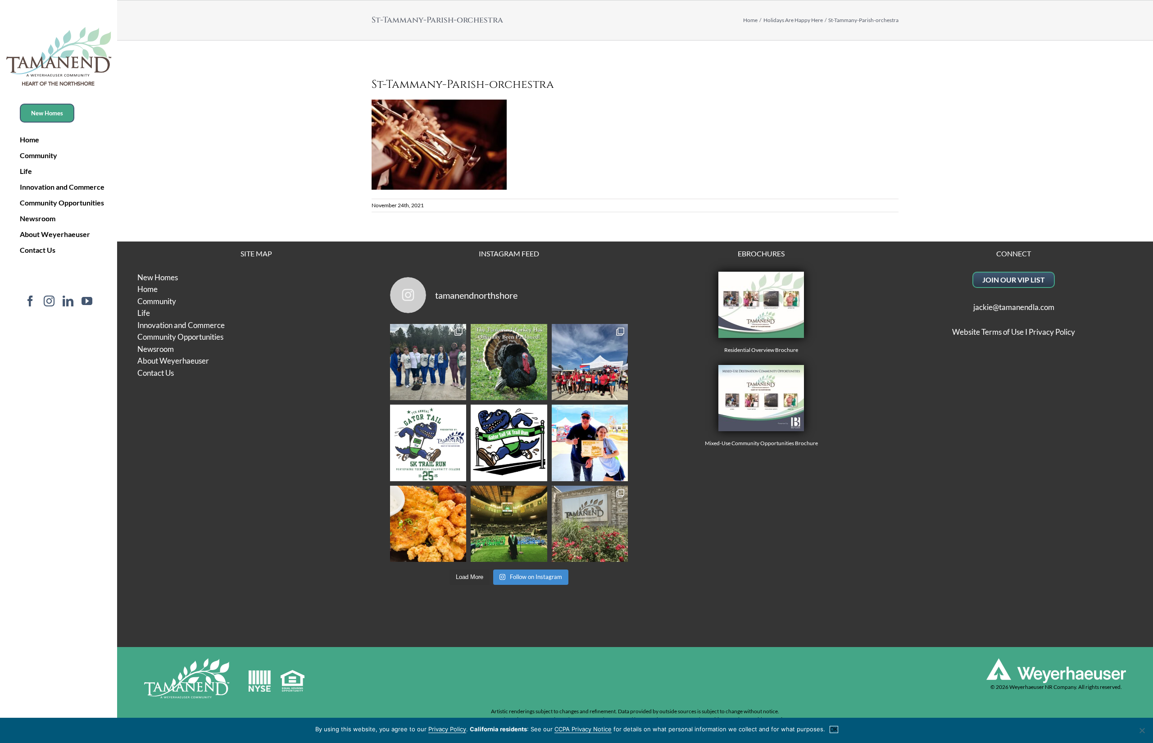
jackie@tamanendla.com (1013, 307)
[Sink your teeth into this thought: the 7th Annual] (428, 443)
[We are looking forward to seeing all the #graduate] (509, 524)
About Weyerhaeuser (173, 360)
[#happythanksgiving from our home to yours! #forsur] (509, 362)
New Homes (157, 277)
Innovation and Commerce (181, 325)
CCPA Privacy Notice (583, 729)
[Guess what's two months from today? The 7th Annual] (509, 443)
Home (147, 289)
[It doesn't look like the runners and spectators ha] (428, 362)
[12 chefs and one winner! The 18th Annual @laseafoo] (428, 524)
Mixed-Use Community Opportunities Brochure (761, 443)
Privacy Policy (1052, 332)
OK (834, 729)
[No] (1141, 730)
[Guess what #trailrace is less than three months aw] (590, 443)
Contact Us (155, 373)
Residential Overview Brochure (761, 349)
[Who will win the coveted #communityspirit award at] (590, 362)
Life (143, 313)
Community (156, 301)
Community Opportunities (180, 337)
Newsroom (155, 349)
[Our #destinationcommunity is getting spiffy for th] (590, 524)
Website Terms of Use (988, 332)
